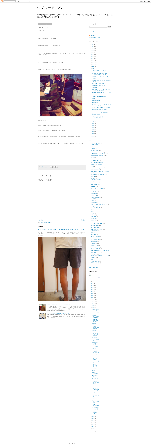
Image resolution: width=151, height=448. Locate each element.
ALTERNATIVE (94, 144)
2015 (92, 56)
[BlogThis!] (52, 167)
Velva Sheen (94, 234)
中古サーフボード (95, 261)
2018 (92, 50)
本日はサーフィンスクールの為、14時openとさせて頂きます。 (101, 90)
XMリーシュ (94, 238)
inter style (93, 178)
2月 (93, 131)
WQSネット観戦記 (95, 236)
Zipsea (93, 35)
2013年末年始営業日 (96, 143)
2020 (92, 46)
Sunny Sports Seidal (95, 207)
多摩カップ (93, 257)
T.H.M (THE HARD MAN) (97, 223)
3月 (93, 129)
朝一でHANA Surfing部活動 (98, 83)
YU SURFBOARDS (95, 239)
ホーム (62, 220)
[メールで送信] (50, 167)
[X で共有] (54, 167)
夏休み (93, 98)
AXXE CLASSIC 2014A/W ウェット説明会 (95, 360)
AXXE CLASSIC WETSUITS (97, 152)
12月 (93, 60)
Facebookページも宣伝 (94, 277)
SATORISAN (94, 202)
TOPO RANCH (94, 231)
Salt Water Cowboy (95, 197)
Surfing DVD (94, 218)
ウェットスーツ (94, 245)
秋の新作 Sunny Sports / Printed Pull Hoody (95, 326)
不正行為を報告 (93, 267)
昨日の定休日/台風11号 (97, 117)
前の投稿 (83, 220)
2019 (92, 48)
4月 (93, 127)
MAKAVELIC (44, 169)
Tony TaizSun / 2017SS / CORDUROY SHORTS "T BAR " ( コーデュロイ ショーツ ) (61, 229)
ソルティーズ (94, 254)
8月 (93, 68)
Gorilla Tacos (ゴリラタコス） (98, 174)
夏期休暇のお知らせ (97, 102)
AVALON (93, 148)
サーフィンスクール (95, 248)
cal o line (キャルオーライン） (98, 155)
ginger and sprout (95, 169)
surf (92, 211)
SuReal (92, 209)
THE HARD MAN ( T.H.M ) (97, 229)
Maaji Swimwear (96, 100)
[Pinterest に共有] (57, 167)
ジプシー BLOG (49, 8)
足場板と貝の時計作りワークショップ (100, 255)
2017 (92, 52)
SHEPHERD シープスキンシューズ (99, 204)
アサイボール (94, 243)
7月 (93, 121)
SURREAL (93, 220)
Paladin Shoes (94, 191)
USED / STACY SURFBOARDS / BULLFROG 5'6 (58, 313)
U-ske (92, 232)
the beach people (95, 225)
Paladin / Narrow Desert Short (99, 96)
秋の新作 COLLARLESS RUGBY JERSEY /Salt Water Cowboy (100, 74)
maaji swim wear (95, 183)
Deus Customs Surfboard (97, 162)
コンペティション (95, 247)
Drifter (92, 166)
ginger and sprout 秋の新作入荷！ (100, 113)
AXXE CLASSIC (94, 150)
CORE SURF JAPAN (96, 159)
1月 (93, 133)
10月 (93, 64)
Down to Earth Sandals (96, 164)
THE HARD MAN (95, 227)
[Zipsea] (90, 275)
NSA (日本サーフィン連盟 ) (97, 188)
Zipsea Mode (94, 241)
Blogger (83, 443)
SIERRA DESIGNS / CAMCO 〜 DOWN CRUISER (58, 305)
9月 (93, 66)
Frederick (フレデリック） (97, 168)
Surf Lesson (93, 216)
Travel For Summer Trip (97, 119)
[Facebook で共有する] (55, 167)
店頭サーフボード (95, 263)
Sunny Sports (94, 206)
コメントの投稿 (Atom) (46, 222)
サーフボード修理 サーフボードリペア (100, 250)
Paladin (92, 190)
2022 (92, 44)
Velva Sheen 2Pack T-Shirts (98, 85)
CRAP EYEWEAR (96, 115)
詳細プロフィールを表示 (95, 37)
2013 (92, 136)
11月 (93, 62)
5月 (93, 125)
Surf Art (92, 213)
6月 (93, 123)
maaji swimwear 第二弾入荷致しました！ (95, 395)
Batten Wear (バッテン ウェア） (98, 153)
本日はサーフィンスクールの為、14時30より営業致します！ (101, 105)
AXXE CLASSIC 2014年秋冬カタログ (101, 107)
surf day (93, 215)
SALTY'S (93, 199)
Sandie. (92, 200)
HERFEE (93, 176)
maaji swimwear (94, 184)
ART (92, 146)
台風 (92, 259)
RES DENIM (94, 195)
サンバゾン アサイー (95, 252)
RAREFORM (94, 193)
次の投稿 (41, 220)
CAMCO (93, 157)
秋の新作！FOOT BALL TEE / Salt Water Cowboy (95, 333)
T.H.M (92, 222)
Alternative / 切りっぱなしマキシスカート (95, 311)
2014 (92, 58)
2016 (92, 54)
